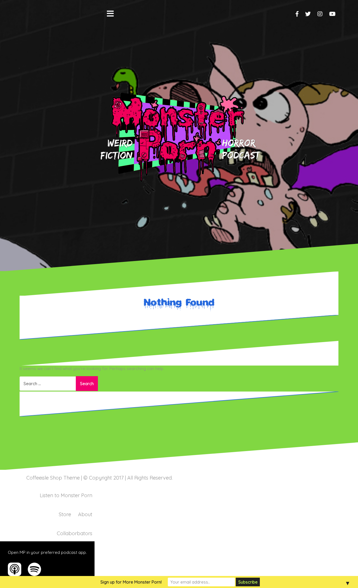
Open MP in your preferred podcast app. (47, 552)
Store (65, 514)
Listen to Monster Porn (66, 495)
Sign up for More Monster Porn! (131, 582)
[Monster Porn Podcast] (179, 135)
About (85, 514)
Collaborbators (74, 533)
